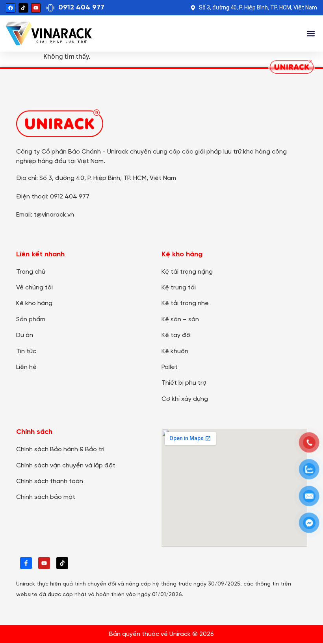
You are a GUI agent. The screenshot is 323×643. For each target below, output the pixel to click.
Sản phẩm (30, 319)
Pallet (170, 367)
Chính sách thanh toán (49, 481)
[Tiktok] (23, 8)
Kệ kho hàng (34, 303)
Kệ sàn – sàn (180, 319)
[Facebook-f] (26, 563)
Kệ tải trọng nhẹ (185, 303)
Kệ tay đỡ (176, 335)
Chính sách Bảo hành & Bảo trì (60, 449)
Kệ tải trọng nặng (187, 272)
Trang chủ (30, 272)
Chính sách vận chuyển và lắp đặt (65, 465)
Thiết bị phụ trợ (184, 383)
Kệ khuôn (175, 351)
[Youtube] (36, 8)
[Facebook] (10, 8)
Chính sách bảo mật (45, 497)
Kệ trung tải (179, 287)
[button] (310, 33)
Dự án (24, 335)
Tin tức (26, 351)
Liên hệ (26, 367)
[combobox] (270, 33)
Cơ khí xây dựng (185, 399)
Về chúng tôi (34, 287)
